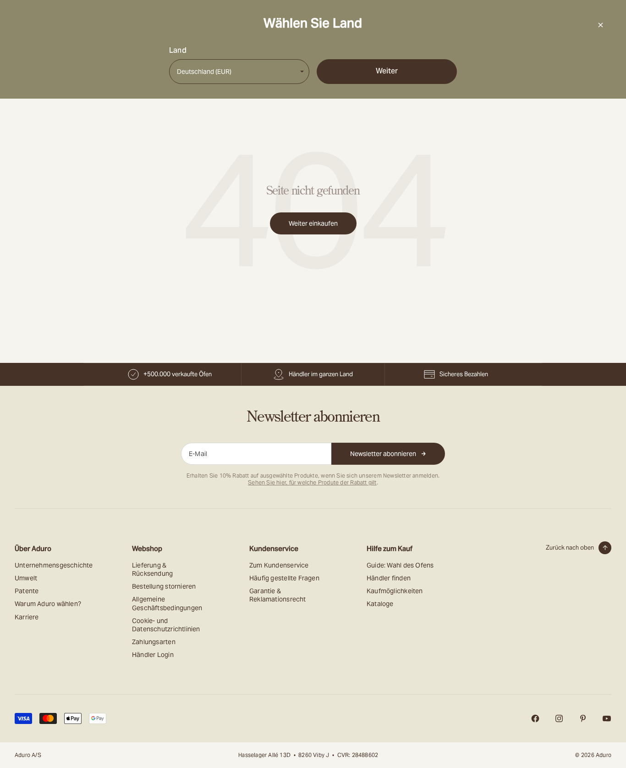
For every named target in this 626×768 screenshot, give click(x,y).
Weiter (387, 71)
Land (178, 50)
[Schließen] (600, 25)
